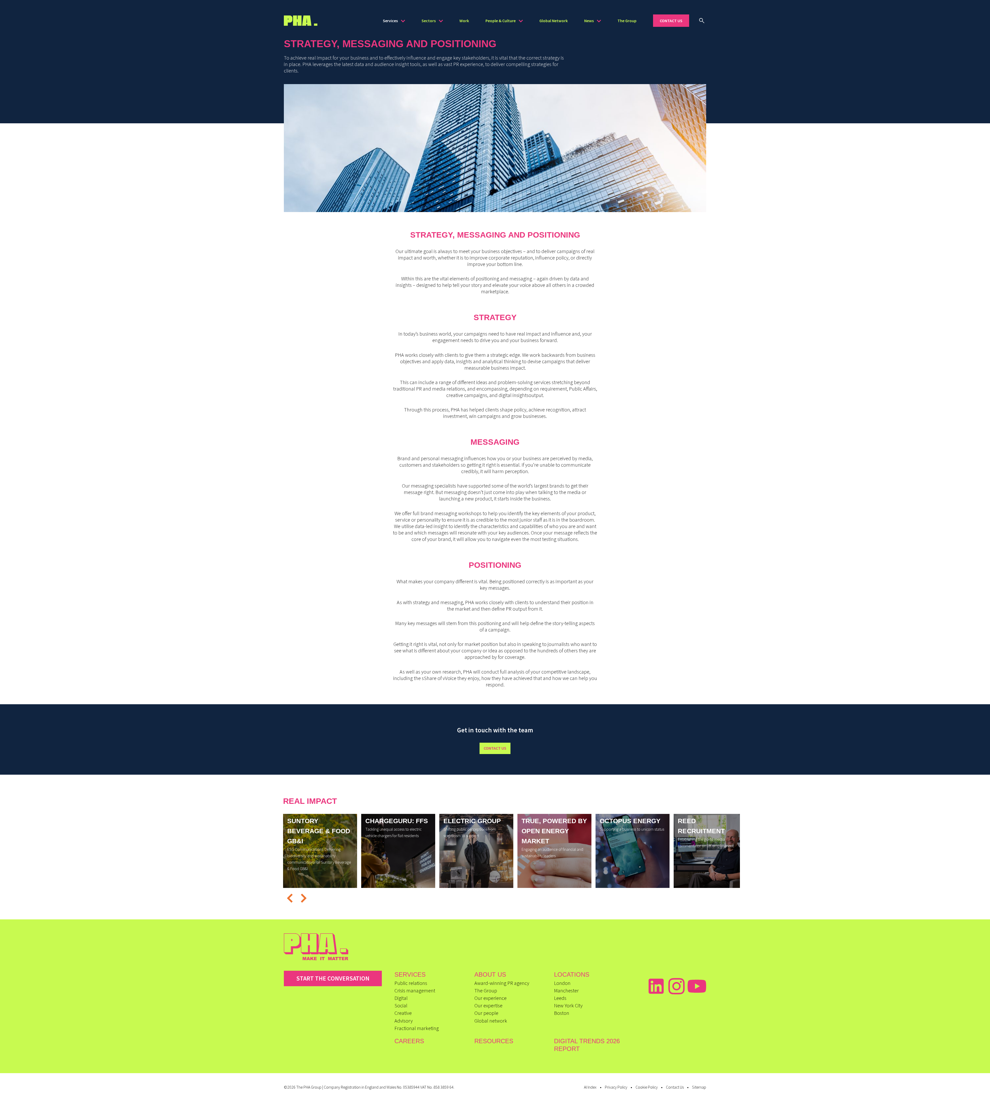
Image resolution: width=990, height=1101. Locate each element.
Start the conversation (332, 978)
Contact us (495, 748)
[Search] (701, 20)
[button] (289, 898)
